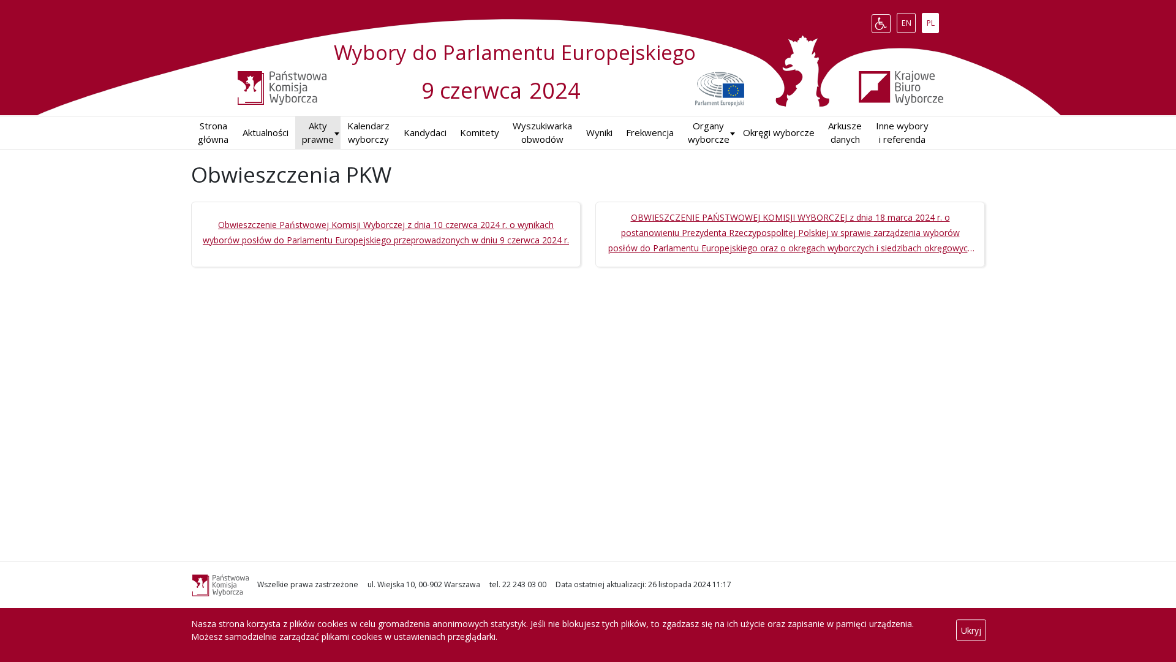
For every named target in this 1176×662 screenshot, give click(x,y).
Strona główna (213, 133)
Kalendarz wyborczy (368, 133)
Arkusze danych (845, 133)
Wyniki (599, 132)
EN (908, 20)
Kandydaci (425, 132)
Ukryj (971, 630)
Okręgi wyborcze (779, 132)
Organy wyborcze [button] (708, 133)
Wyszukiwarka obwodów (542, 133)
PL (932, 20)
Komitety (479, 132)
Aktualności (265, 132)
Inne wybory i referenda (902, 133)
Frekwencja (650, 132)
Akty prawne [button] (318, 133)
